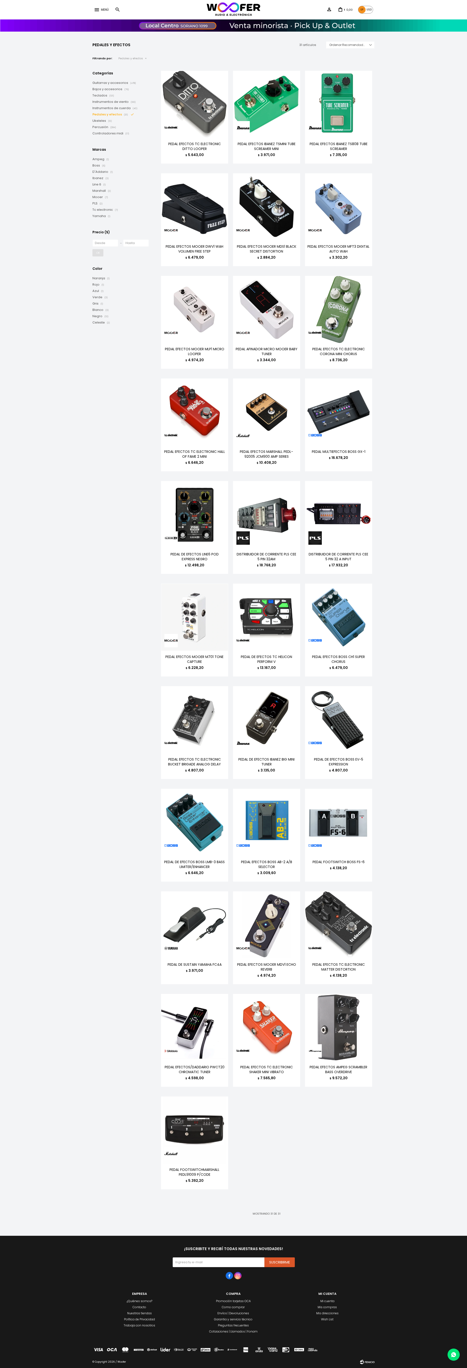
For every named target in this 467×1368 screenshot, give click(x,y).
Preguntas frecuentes (233, 1325)
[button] (117, 10)
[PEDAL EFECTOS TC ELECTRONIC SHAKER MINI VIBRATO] (266, 1027)
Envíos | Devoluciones (233, 1313)
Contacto (139, 1307)
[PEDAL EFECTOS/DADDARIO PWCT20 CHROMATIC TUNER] (194, 1027)
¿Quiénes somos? (139, 1301)
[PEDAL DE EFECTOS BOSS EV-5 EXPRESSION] (338, 719)
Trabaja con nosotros (139, 1325)
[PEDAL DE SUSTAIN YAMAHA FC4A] (194, 924)
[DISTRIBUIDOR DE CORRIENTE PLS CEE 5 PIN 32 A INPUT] (338, 514)
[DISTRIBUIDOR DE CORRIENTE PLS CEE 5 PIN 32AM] (266, 514)
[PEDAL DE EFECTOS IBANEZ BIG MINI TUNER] (266, 719)
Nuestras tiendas (139, 1313)
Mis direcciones (327, 1313)
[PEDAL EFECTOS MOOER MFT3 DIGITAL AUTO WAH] (338, 206)
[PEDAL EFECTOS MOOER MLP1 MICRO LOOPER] (194, 309)
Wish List (327, 1319)
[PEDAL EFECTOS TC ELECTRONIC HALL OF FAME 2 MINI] (194, 412)
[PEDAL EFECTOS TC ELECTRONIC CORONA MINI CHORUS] (338, 309)
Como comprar (233, 1307)
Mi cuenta (327, 1301)
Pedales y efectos (130, 58)
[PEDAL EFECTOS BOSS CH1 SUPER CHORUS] (338, 617)
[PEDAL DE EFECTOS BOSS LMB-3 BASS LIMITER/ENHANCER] (194, 822)
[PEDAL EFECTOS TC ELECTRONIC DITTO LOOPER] (194, 104)
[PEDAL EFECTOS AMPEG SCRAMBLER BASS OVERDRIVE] (338, 1027)
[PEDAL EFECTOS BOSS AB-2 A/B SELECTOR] (266, 822)
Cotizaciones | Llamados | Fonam (233, 1331)
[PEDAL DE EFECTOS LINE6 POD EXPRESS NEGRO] (194, 514)
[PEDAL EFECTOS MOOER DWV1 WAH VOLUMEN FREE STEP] (194, 206)
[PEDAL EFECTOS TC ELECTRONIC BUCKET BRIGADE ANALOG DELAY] (194, 719)
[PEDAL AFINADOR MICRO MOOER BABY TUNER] (266, 309)
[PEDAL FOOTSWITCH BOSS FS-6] (338, 822)
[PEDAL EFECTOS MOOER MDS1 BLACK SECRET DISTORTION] (266, 206)
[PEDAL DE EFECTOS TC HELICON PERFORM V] (266, 617)
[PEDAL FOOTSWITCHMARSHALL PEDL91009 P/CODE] (194, 1130)
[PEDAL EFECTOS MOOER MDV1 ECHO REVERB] (266, 924)
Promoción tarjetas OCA (233, 1301)
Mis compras (327, 1307)
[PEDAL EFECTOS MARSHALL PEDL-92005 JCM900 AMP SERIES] (266, 412)
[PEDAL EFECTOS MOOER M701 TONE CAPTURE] (194, 617)
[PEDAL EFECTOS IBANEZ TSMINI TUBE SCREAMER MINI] (266, 104)
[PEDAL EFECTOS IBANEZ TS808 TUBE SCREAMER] (338, 104)
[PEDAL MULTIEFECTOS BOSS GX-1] (338, 412)
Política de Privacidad (139, 1319)
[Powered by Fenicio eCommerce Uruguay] (367, 1362)
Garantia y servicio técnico (233, 1319)
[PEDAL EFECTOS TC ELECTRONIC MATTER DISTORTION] (338, 924)
